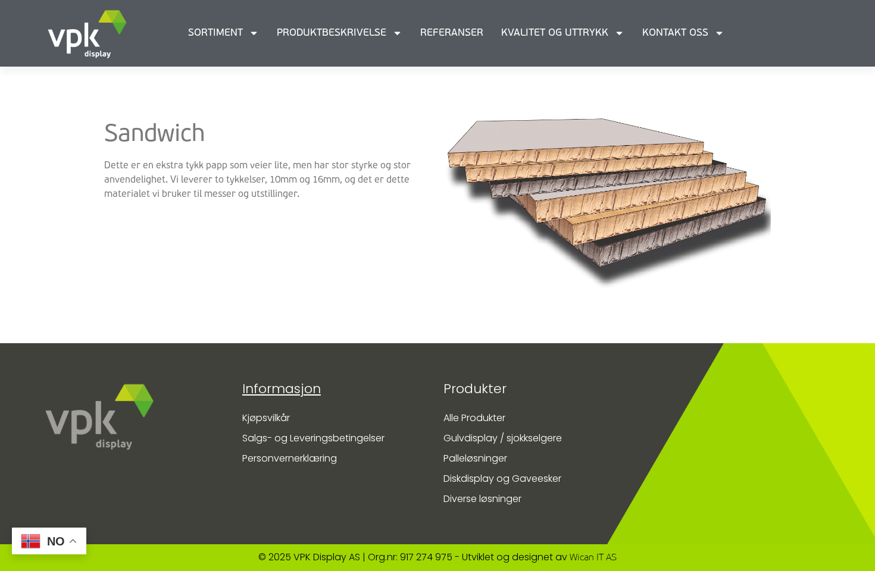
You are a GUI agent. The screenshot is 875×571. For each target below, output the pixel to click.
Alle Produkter (474, 418)
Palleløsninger (475, 458)
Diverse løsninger (482, 499)
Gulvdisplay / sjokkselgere (502, 438)
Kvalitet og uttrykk (554, 33)
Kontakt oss (675, 33)
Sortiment (215, 33)
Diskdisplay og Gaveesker (502, 478)
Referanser (451, 33)
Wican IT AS (593, 558)
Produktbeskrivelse (331, 33)
